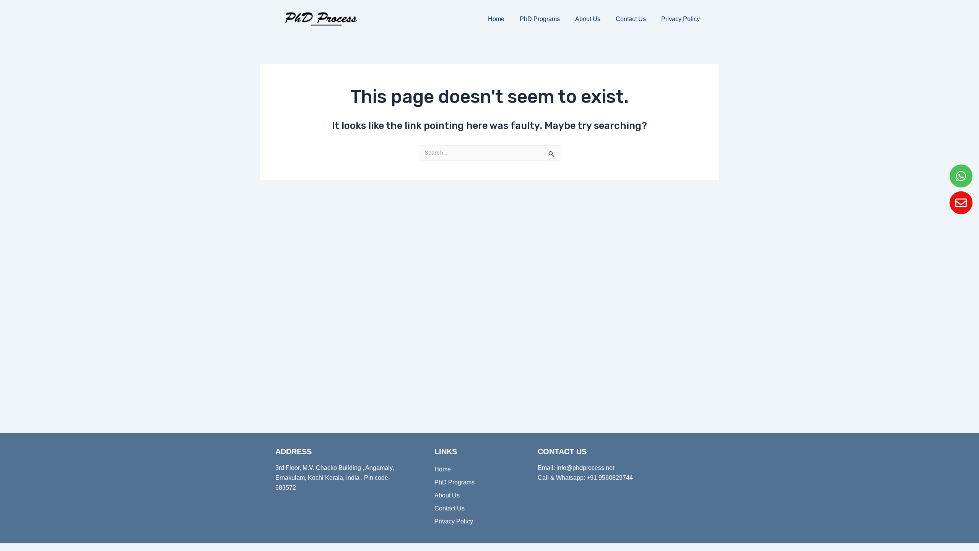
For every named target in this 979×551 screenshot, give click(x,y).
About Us (587, 19)
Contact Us (631, 19)
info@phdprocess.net (585, 468)
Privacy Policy (680, 19)
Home (496, 19)
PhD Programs (540, 19)
